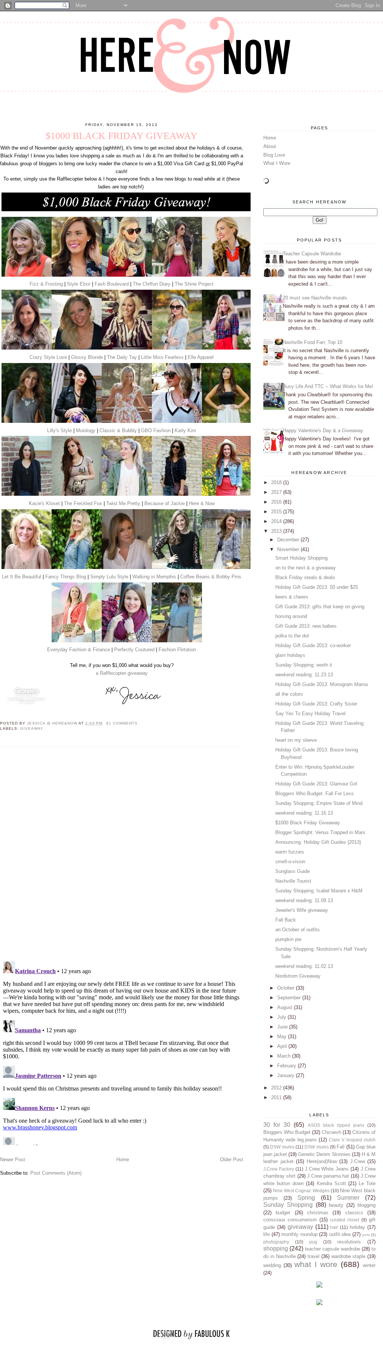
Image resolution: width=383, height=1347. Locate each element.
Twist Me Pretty (123, 503)
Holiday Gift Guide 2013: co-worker (313, 645)
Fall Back (285, 920)
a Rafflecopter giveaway (122, 673)
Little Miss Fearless (162, 357)
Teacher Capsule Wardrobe (312, 253)
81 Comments (122, 723)
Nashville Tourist (293, 881)
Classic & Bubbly (118, 430)
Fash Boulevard (112, 284)
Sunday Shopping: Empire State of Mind (318, 803)
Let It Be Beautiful (21, 576)
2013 (277, 531)
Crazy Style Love (48, 357)
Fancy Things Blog (65, 576)
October (286, 988)
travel (313, 1256)
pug (313, 1241)
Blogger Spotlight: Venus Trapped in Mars (320, 832)
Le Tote (367, 1183)
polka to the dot (292, 636)
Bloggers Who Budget (286, 1132)
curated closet (344, 1219)
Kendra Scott (331, 1183)
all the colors (289, 694)
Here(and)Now (322, 1161)
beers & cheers (291, 597)
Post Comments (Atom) (56, 1173)
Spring (306, 1197)
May (282, 1036)
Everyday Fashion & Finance (78, 649)
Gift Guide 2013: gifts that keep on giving (319, 606)
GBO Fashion (156, 430)
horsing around (291, 616)
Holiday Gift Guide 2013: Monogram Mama (321, 684)
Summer (348, 1197)
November (289, 549)
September (289, 997)
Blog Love (274, 155)
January (286, 1075)
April (282, 1046)
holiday (357, 1227)
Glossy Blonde (87, 357)
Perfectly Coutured (134, 649)
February (287, 1065)
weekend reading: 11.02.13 (304, 966)
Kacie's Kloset (44, 503)
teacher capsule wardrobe (332, 1249)
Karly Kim (185, 430)
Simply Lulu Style (109, 576)
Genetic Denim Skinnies (324, 1154)
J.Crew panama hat (328, 1176)
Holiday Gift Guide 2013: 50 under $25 (316, 587)
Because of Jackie (164, 503)
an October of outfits (297, 929)
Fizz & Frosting (46, 284)
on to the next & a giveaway (305, 568)
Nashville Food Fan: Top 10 (312, 342)
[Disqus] (121, 853)
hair (334, 1227)
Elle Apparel (201, 357)
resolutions (349, 1242)
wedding (272, 1265)
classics (354, 1212)
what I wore (315, 1264)
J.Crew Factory (278, 1168)
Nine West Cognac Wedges (301, 1190)
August (285, 1007)
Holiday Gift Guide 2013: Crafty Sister (316, 704)
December (289, 539)
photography (276, 1241)
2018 (277, 482)
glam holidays (290, 655)
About (269, 146)
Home (122, 1159)
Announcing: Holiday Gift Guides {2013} (318, 842)
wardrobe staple (348, 1256)
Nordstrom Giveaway (298, 976)
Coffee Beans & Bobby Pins (210, 576)
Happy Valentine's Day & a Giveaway (323, 430)
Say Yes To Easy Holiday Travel (310, 713)
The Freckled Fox (83, 503)
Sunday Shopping (288, 1205)
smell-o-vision (290, 861)
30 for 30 (276, 1125)
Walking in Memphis (154, 576)
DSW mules (282, 1146)
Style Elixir (79, 284)
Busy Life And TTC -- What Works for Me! (328, 386)
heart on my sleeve (296, 740)
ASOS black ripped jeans (336, 1125)
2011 (277, 1097)
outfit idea (340, 1234)
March (284, 1056)
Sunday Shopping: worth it (303, 665)
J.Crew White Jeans (327, 1169)
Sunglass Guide (292, 871)
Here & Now (202, 503)
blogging (367, 1205)
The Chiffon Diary (152, 284)
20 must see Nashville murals (315, 298)
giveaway (31, 728)
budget (283, 1212)
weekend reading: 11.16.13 (304, 813)
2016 (277, 502)
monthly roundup (299, 1234)
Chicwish (331, 1132)
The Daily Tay (122, 357)
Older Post (231, 1159)
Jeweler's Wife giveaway (301, 910)
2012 (277, 1088)
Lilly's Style (59, 430)
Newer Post (12, 1159)
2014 (277, 521)
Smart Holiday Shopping (301, 558)
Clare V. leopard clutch (352, 1139)
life (266, 1234)
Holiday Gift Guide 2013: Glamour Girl (316, 784)
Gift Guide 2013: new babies (306, 626)
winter (369, 1265)
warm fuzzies (289, 852)
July (282, 1017)
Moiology (85, 430)
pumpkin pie (288, 939)
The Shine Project (194, 284)
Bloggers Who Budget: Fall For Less (314, 793)
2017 (277, 492)
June (283, 1027)
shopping (275, 1248)
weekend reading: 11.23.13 (304, 674)
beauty (336, 1205)
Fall (340, 1147)
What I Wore (276, 163)
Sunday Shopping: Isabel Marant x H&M (318, 891)
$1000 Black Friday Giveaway (307, 822)
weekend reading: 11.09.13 (304, 900)
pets (366, 1235)
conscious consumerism (290, 1220)
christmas (317, 1212)
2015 (277, 511)
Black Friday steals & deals (305, 577)
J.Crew (357, 1161)
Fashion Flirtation (177, 649)
